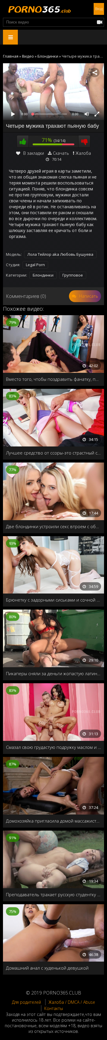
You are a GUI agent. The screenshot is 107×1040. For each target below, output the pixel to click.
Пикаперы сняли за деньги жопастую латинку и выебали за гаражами (53, 673)
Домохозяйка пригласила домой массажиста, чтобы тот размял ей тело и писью (53, 821)
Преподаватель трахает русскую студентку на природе (53, 894)
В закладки (33, 153)
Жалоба (83, 153)
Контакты (53, 1008)
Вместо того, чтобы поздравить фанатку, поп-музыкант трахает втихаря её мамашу (53, 379)
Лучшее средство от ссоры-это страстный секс (53, 453)
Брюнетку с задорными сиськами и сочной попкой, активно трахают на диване (53, 600)
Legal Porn (35, 264)
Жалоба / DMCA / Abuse (71, 1002)
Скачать (61, 153)
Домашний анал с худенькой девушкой (47, 968)
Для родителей (26, 1002)
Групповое (72, 275)
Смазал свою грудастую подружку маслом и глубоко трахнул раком (53, 747)
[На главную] (38, 9)
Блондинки (43, 275)
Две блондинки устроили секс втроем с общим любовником (53, 526)
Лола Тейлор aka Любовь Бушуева (60, 254)
